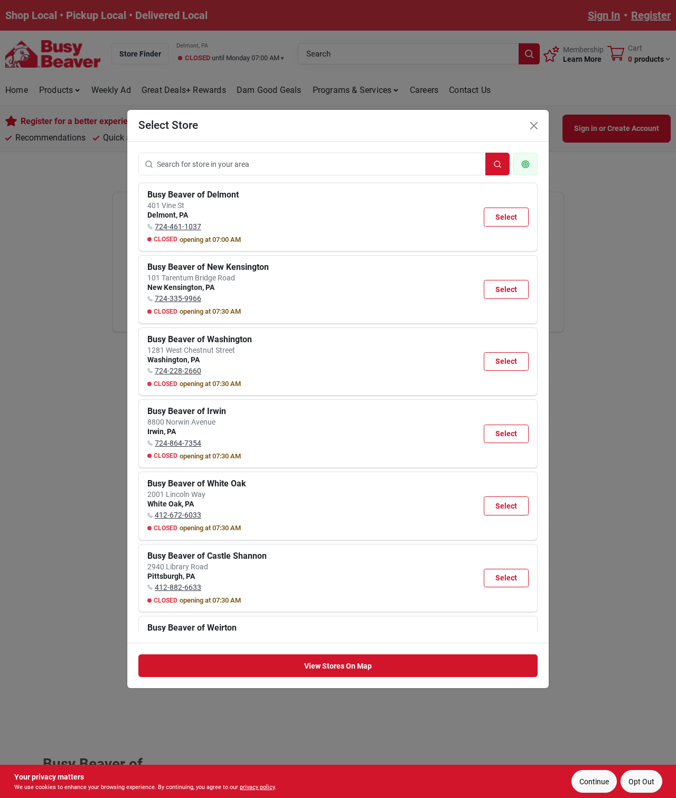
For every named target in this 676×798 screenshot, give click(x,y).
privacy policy (257, 787)
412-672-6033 (178, 515)
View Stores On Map (338, 666)
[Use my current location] (525, 164)
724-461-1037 (178, 226)
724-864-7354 (178, 443)
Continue (594, 781)
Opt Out (641, 781)
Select (506, 217)
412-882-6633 (178, 587)
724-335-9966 (178, 298)
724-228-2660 (178, 371)
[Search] (497, 164)
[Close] (534, 125)
